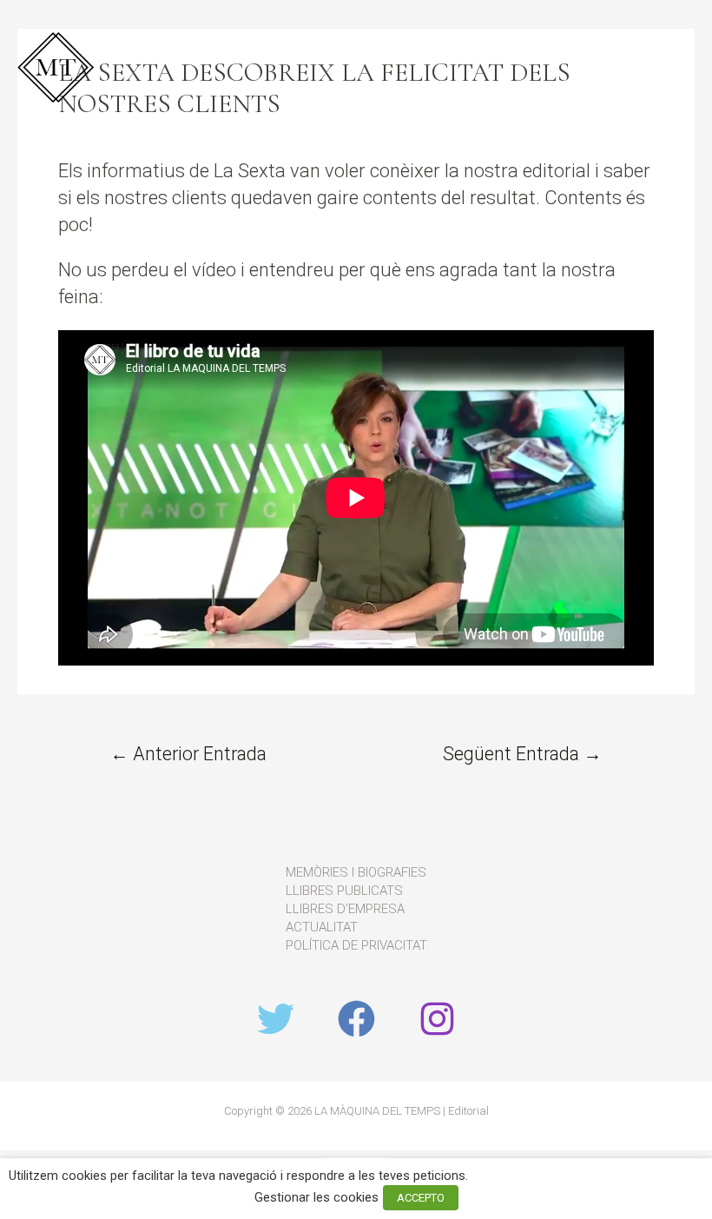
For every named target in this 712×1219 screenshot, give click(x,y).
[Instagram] (437, 1018)
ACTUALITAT (322, 927)
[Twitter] (275, 1018)
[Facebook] (356, 1018)
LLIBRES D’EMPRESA (345, 909)
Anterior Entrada (188, 754)
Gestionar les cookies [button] (316, 1197)
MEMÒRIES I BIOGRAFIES (356, 872)
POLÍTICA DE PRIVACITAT (356, 945)
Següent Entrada (522, 754)
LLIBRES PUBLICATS (344, 890)
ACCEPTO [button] (421, 1197)
